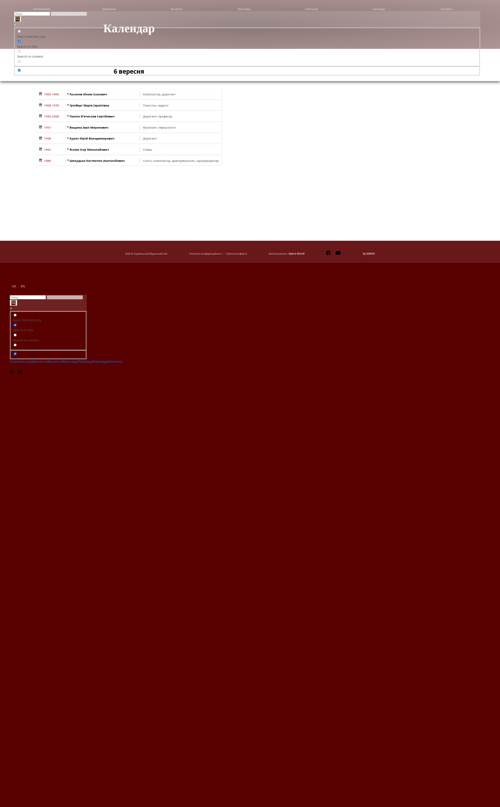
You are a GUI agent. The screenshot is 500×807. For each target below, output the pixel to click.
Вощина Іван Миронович (89, 127)
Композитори (41, 9)
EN (258, 78)
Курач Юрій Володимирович (92, 138)
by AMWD (369, 253)
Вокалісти (177, 9)
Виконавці (244, 9)
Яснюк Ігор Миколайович (89, 149)
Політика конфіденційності (205, 253)
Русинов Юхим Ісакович (88, 94)
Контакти (446, 9)
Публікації (311, 9)
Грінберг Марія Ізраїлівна (89, 105)
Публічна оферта (236, 253)
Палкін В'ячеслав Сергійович (92, 116)
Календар (379, 9)
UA (24, 78)
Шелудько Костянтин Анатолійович (97, 160)
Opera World (296, 253)
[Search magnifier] (17, 19)
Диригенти (109, 9)
